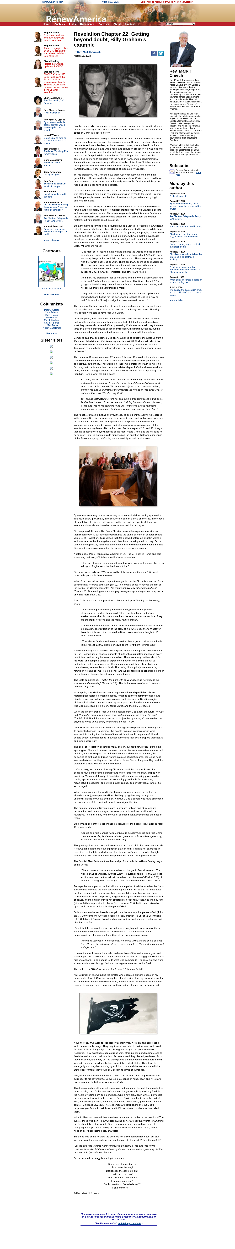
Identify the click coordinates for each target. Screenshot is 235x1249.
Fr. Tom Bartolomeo (51, 328)
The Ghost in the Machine (52, 163)
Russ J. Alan (51, 315)
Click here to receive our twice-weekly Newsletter (167, 2)
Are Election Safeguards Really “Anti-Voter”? (185, 216)
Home (46, 24)
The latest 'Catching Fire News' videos (56, 152)
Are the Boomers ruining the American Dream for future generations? (56, 207)
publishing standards (129, 1223)
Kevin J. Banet (51, 322)
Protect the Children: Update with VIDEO (54, 65)
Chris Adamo (51, 312)
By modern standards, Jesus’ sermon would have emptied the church (185, 205)
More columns (51, 240)
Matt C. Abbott (51, 310)
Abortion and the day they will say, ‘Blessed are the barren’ (184, 234)
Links (72, 24)
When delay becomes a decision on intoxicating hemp (186, 280)
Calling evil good (52, 174)
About (117, 24)
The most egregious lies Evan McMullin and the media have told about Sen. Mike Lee (56, 52)
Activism (103, 24)
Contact (130, 24)
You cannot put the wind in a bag (186, 225)
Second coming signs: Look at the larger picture (185, 244)
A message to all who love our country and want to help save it (54, 38)
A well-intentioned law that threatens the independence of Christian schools (185, 268)
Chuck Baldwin (51, 320)
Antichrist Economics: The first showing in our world (55, 231)
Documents (87, 24)
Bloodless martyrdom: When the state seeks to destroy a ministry (186, 256)
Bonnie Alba (51, 317)
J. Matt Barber (51, 325)
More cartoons (51, 294)
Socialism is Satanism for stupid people (55, 185)
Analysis (59, 24)
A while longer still (179, 194)
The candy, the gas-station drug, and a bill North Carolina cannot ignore (186, 291)
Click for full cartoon (51, 288)
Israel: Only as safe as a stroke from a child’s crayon (55, 140)
